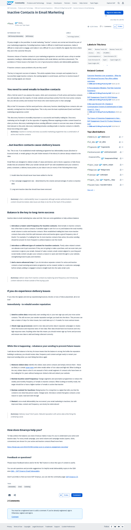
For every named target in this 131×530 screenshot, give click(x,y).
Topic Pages (94, 3)
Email (20, 486)
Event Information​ (93, 60)
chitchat (90, 53)
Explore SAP (111, 3)
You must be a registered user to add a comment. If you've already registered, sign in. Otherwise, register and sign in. (42, 512)
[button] (115, 26)
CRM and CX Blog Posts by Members (102, 112)
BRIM (89, 49)
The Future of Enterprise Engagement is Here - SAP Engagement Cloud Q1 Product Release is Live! (104, 121)
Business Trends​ (114, 49)
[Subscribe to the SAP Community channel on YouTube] (119, 526)
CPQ (98, 53)
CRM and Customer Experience (43, 8)
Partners (67, 3)
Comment (15, 517)
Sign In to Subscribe (114, 12)
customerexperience (94, 56)
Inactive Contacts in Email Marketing (35, 12)
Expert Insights (114, 60)
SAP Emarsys (29, 36)
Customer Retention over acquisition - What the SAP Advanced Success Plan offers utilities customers (104, 78)
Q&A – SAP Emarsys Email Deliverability (25, 471)
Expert (104, 60)
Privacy (9, 526)
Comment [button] (77, 495)
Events (75, 3)
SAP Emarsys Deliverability (15, 36)
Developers (58, 3)
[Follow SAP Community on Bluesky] (115, 526)
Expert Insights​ (92, 63)
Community (19, 3)
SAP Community (11, 8)
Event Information (109, 56)
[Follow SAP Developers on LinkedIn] (122, 526)
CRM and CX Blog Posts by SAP (63, 8)
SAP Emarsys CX (72, 477)
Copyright (27, 526)
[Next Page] (107, 65)
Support (57, 526)
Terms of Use (18, 526)
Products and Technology (35, 3)
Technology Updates (73, 36)
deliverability (12, 486)
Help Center (84, 3)
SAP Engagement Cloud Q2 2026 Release (102, 97)
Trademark (49, 526)
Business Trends (99, 49)
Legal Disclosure (37, 526)
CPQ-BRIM (106, 53)
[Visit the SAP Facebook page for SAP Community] (111, 526)
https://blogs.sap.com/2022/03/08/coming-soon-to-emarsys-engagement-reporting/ (37, 447)
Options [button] (106, 16)
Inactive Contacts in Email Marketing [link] (83, 8)
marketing (27, 486)
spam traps (30, 367)
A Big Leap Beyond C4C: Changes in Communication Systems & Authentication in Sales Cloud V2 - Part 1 (104, 106)
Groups (48, 3)
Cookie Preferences (68, 526)
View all (90, 190)
